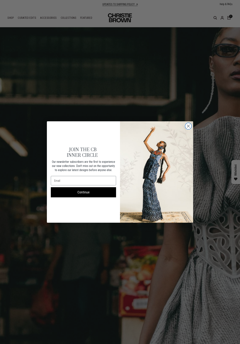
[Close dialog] (188, 126)
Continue (83, 192)
